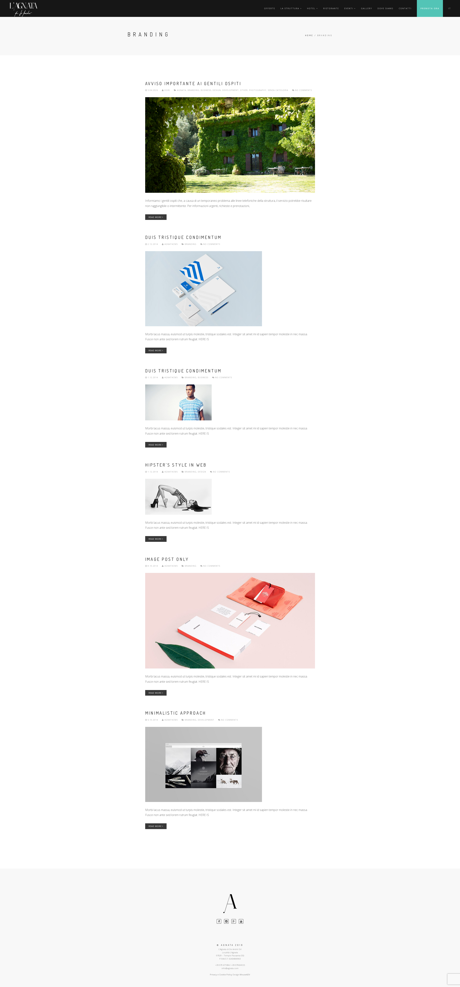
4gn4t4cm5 (171, 244)
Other (244, 90)
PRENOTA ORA (429, 8)
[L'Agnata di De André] (23, 9)
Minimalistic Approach (175, 713)
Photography (257, 90)
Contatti (405, 8)
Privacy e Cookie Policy (221, 974)
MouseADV (245, 974)
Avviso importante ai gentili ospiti (193, 83)
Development (230, 90)
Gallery (366, 8)
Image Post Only (167, 559)
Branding (193, 90)
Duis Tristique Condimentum (183, 237)
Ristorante (331, 8)
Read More (155, 217)
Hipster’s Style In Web (176, 465)
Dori (167, 90)
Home (309, 35)
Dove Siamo (385, 8)
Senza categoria (278, 90)
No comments (303, 90)
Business (206, 90)
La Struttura (289, 8)
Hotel (311, 8)
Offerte (269, 8)
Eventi (348, 8)
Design (217, 90)
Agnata (181, 90)
